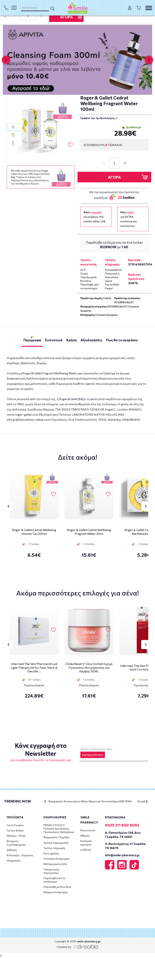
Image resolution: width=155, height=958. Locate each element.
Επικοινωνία (87, 830)
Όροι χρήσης (51, 853)
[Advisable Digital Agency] (77, 946)
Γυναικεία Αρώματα (106, 314)
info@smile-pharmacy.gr (122, 855)
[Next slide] (149, 60)
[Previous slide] (6, 60)
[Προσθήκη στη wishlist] (53, 494)
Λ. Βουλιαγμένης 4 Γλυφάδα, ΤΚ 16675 (125, 845)
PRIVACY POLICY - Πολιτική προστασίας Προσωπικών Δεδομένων (58, 828)
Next (145, 506)
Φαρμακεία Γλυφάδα (56, 837)
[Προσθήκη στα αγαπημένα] (5, 15)
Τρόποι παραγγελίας (56, 842)
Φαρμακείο (14, 860)
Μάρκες (85, 835)
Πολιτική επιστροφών (56, 858)
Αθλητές (12, 849)
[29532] (41, 129)
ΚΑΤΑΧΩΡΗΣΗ (92, 755)
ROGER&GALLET (124, 302)
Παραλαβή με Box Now (57, 886)
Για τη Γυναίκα (15, 825)
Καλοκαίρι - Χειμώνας (20, 855)
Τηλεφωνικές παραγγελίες (51, 871)
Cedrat (107, 298)
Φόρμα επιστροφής (55, 892)
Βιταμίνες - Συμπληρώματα (16, 842)
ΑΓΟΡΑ (66, 17)
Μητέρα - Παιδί (16, 835)
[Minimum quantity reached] (14, 16)
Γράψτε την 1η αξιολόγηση (97, 118)
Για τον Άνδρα (15, 830)
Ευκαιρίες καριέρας (86, 842)
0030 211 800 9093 (122, 825)
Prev (8, 506)
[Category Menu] (148, 8)
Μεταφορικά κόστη (55, 863)
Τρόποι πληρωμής (54, 848)
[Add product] (40, 16)
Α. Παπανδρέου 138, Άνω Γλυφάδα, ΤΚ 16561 (123, 834)
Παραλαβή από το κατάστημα (54, 879)
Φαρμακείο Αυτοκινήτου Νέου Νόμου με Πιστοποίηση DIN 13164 (90, 801)
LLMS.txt (85, 849)
